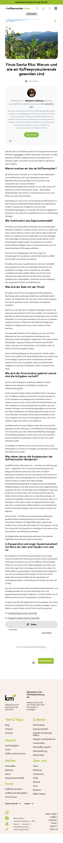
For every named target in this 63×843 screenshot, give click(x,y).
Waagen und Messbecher (44, 739)
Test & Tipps (50, 814)
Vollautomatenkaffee (14, 778)
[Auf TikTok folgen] (7, 829)
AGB (33, 821)
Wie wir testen (31, 135)
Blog (7, 725)
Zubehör (52, 820)
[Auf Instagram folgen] (7, 813)
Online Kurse (11, 797)
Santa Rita (18, 154)
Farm (35, 786)
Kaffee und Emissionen (15, 753)
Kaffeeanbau (31, 14)
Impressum (26, 824)
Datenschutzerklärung (21, 821)
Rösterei (36, 782)
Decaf (7, 774)
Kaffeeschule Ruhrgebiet (16, 793)
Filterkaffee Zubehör (42, 747)
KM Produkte (39, 725)
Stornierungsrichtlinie (21, 829)
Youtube (8, 733)
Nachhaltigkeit (12, 745)
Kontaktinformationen (21, 827)
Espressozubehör (40, 729)
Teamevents (38, 774)
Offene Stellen (39, 794)
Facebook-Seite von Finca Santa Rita (22, 613)
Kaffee (53, 817)
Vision (8, 749)
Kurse (53, 823)
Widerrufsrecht (18, 818)
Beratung (37, 770)
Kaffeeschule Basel (13, 789)
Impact (53, 826)
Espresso (9, 770)
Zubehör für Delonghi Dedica (42, 734)
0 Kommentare (33, 81)
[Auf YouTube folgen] (7, 823)
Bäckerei (37, 790)
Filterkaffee (10, 766)
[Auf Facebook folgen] (7, 818)
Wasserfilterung (40, 751)
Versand (16, 824)
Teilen (33, 624)
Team (35, 766)
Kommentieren (45, 661)
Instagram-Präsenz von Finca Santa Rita (24, 618)
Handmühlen (39, 743)
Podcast (8, 729)
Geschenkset (38, 755)
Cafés (35, 778)
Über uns (54, 829)
